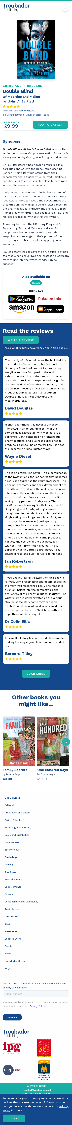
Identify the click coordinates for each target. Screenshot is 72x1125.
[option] (20, 749)
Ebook (36, 283)
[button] (66, 742)
